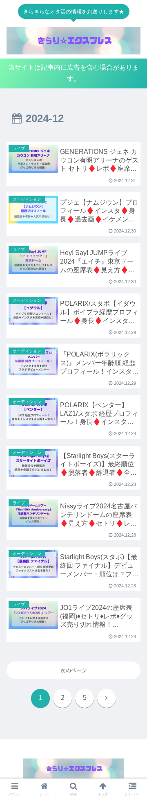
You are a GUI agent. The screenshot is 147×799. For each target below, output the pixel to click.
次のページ (73, 670)
